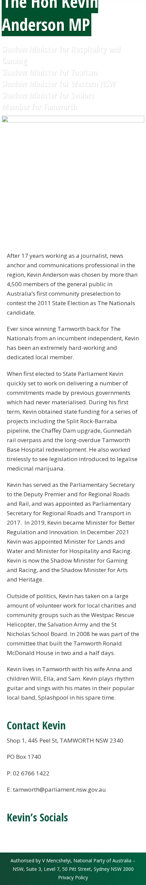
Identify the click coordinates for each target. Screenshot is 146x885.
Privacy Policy (73, 877)
